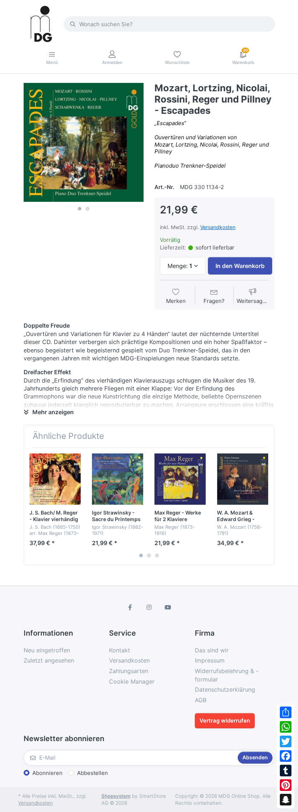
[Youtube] (168, 607)
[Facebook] (285, 756)
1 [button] (79, 209)
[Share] (285, 712)
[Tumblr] (285, 770)
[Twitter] (285, 741)
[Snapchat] (285, 799)
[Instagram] (149, 607)
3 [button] (157, 555)
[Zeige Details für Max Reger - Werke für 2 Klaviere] (180, 479)
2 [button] (87, 209)
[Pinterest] (285, 785)
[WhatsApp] (285, 727)
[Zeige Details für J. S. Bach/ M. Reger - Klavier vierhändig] (55, 479)
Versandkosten (217, 227)
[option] (84, 143)
